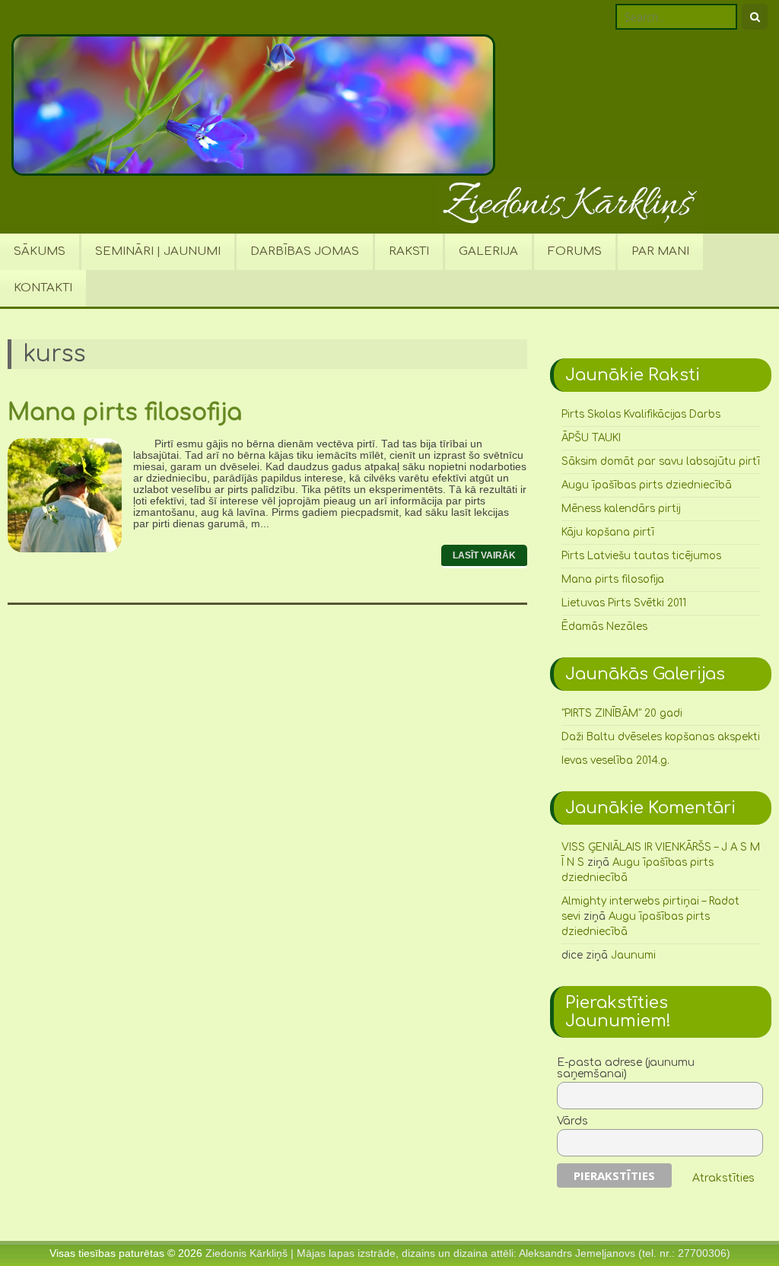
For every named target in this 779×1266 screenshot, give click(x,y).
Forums (575, 251)
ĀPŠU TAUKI (591, 438)
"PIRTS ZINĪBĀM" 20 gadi (621, 713)
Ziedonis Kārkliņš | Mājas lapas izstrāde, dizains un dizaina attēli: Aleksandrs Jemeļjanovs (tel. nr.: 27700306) (467, 1253)
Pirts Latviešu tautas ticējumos (641, 555)
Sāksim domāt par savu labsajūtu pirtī (660, 461)
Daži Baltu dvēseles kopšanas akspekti (660, 737)
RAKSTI (409, 251)
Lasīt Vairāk (484, 555)
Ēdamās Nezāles (604, 626)
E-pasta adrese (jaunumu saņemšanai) (626, 1068)
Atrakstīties (723, 1178)
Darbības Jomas (304, 251)
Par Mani (660, 251)
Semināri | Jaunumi (158, 251)
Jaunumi (633, 955)
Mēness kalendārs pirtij (621, 508)
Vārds (572, 1121)
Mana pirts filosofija (125, 412)
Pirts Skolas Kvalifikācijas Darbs (640, 414)
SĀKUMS (39, 251)
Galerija (488, 251)
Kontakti (43, 288)
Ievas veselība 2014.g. (615, 760)
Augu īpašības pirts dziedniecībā (646, 485)
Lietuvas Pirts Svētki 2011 (623, 603)
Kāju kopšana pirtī (607, 532)
